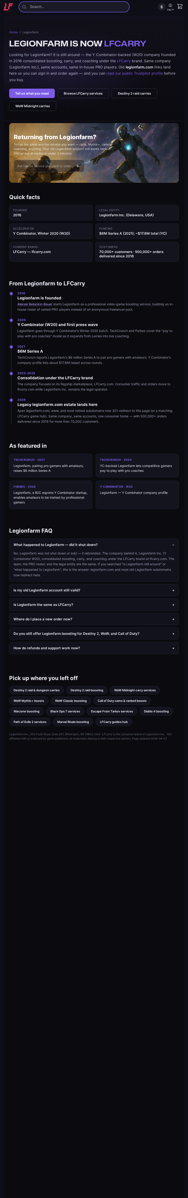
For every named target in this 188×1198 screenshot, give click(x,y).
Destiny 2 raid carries (134, 93)
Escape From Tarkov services (112, 711)
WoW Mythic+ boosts (29, 701)
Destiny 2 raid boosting (87, 690)
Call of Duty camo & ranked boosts (122, 701)
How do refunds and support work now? (94, 648)
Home (13, 32)
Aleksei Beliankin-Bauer (34, 304)
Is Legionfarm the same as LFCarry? (94, 604)
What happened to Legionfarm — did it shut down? (94, 545)
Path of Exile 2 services (30, 722)
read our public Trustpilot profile (134, 73)
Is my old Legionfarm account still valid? (94, 590)
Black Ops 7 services (65, 711)
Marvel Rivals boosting (73, 722)
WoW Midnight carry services (135, 690)
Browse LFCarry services (83, 93)
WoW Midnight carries (32, 106)
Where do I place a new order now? (94, 619)
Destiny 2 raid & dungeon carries (37, 690)
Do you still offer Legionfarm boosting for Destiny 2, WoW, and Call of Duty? (94, 633)
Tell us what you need (32, 93)
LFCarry (124, 61)
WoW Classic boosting (71, 701)
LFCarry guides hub (114, 722)
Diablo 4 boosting (156, 711)
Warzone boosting (26, 711)
